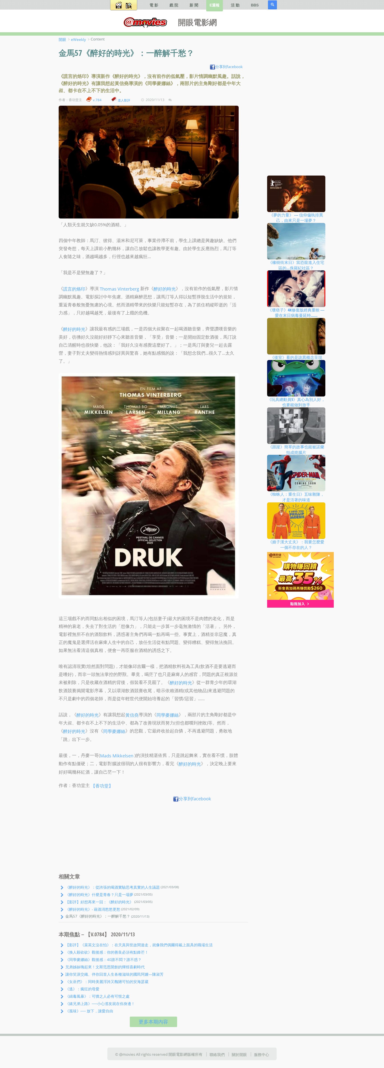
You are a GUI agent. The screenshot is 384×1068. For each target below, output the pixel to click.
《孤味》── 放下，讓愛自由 (89, 1010)
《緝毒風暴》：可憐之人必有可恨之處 (97, 996)
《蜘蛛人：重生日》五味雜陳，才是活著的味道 (296, 497)
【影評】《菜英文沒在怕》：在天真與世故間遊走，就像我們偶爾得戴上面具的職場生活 (139, 944)
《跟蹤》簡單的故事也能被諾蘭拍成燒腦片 (296, 449)
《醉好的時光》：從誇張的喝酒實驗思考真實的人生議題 (112, 887)
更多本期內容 (153, 1021)
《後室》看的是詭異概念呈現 (296, 357)
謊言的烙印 (74, 289)
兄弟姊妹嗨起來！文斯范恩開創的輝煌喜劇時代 (105, 966)
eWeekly (78, 39)
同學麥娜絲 (167, 715)
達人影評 (124, 100)
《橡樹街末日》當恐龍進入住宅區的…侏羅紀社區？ (296, 265)
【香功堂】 (102, 786)
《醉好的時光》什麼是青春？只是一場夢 (99, 894)
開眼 (62, 39)
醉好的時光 (165, 289)
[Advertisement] (153, 838)
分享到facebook (229, 66)
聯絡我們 (217, 1054)
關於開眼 (239, 1054)
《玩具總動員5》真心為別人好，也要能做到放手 (296, 401)
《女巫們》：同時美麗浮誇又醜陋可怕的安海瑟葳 (106, 981)
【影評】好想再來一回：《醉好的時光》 (99, 901)
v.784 (97, 99)
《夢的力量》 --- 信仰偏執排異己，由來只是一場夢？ (296, 217)
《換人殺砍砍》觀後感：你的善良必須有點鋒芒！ (106, 952)
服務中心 (261, 1054)
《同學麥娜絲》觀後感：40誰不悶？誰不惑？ (103, 959)
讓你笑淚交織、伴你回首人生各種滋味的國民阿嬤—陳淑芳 (114, 974)
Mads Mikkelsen (116, 755)
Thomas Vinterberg (119, 289)
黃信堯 (132, 715)
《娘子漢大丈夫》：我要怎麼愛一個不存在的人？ (296, 544)
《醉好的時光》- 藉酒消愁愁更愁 (92, 909)
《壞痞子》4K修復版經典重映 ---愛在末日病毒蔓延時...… (296, 312)
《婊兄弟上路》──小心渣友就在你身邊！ (100, 1003)
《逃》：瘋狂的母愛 (82, 988)
